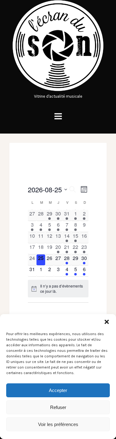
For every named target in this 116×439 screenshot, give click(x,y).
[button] (107, 322)
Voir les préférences (58, 424)
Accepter (58, 390)
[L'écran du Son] (58, 89)
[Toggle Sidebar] (58, 116)
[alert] (58, 288)
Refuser (58, 407)
